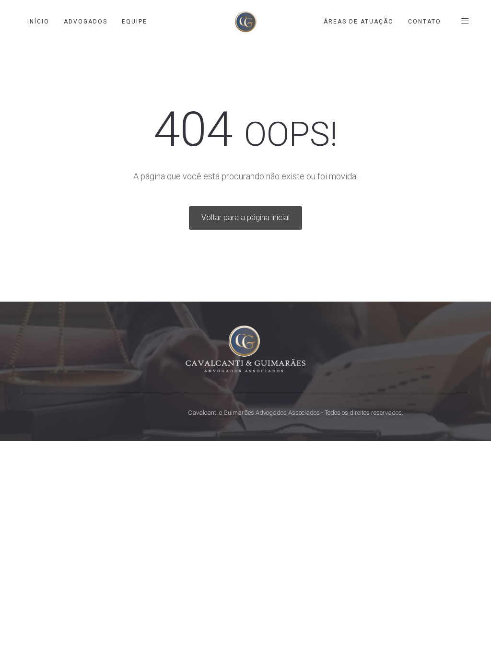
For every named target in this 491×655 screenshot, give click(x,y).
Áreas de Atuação (359, 21)
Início (38, 21)
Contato (424, 21)
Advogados (85, 21)
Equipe (134, 21)
